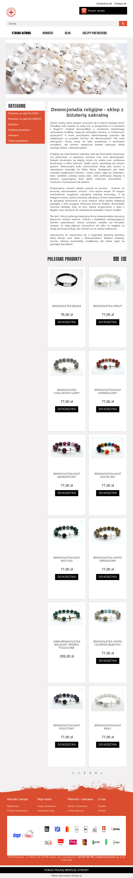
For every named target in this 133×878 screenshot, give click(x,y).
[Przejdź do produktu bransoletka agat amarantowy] (66, 453)
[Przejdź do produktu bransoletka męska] (66, 285)
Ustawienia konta (46, 811)
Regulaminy (13, 806)
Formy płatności (76, 811)
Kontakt (102, 806)
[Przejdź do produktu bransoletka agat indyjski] (66, 537)
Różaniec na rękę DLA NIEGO (24, 118)
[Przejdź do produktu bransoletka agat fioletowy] (66, 704)
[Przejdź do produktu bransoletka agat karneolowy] (107, 369)
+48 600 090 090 (85, 857)
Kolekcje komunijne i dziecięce (19, 132)
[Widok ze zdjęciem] (116, 259)
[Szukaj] (123, 23)
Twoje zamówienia (46, 806)
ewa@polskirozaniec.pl (106, 857)
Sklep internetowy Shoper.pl (66, 875)
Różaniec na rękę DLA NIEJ (23, 113)
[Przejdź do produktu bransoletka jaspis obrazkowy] (107, 537)
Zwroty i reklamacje (77, 806)
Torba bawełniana (18, 140)
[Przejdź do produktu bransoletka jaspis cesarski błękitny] (107, 620)
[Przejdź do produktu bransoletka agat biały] (107, 704)
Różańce (13, 124)
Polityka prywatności (17, 811)
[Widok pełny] (123, 259)
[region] (66, 69)
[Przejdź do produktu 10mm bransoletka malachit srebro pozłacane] (66, 620)
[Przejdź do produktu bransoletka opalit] (107, 285)
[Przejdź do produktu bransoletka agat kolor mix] (107, 453)
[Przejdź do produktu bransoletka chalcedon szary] (66, 369)
